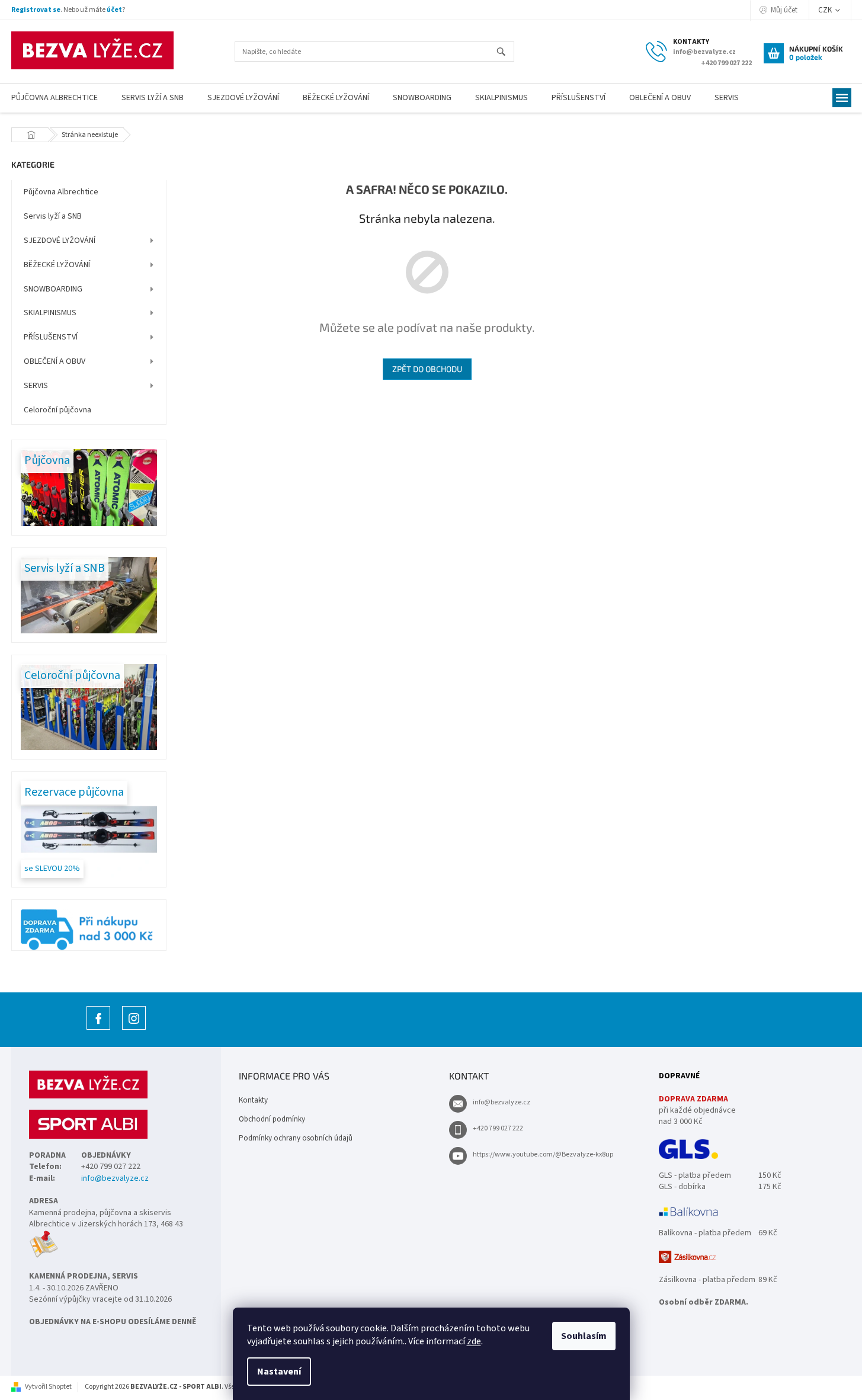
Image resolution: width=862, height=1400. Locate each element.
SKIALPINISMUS (50, 313)
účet (114, 10)
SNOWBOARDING (53, 289)
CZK (826, 10)
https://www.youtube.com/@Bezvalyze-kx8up (543, 1154)
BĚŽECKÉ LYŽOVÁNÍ (57, 265)
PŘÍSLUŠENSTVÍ (51, 337)
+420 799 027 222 (498, 1128)
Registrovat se (35, 10)
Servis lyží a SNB (53, 216)
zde (474, 1341)
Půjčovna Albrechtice (61, 192)
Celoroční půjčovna (57, 410)
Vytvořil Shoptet (48, 1387)
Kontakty (253, 1100)
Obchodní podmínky (272, 1119)
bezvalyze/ (134, 1029)
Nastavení (279, 1371)
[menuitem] (153, 98)
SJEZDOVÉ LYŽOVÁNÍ (59, 240)
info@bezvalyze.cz (115, 1178)
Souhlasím (584, 1336)
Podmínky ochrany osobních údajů (296, 1138)
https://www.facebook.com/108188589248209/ (98, 1029)
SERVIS (36, 386)
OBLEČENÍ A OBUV (54, 361)
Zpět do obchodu (427, 369)
